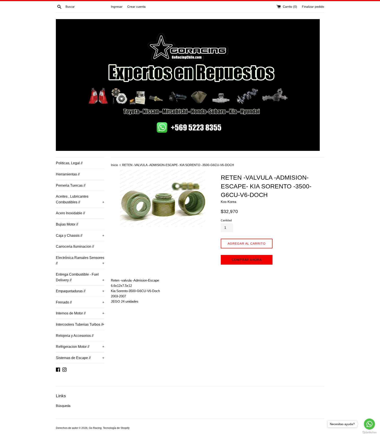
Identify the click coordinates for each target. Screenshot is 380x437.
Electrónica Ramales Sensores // (80, 260)
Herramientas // (68, 174)
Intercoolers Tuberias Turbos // (80, 324)
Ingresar (116, 6)
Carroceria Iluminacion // (75, 246)
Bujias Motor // (67, 224)
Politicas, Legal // (69, 163)
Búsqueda (63, 406)
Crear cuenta (136, 6)
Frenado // (80, 302)
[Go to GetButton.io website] (369, 432)
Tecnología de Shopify (116, 428)
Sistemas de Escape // (80, 358)
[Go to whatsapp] (369, 424)
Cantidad (226, 220)
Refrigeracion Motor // (80, 347)
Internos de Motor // (80, 313)
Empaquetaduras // (80, 291)
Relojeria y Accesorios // (74, 336)
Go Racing (95, 428)
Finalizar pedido (313, 6)
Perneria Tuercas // (70, 185)
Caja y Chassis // (80, 235)
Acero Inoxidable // (70, 213)
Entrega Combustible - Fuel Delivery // (80, 277)
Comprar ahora (247, 260)
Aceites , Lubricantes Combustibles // (80, 199)
